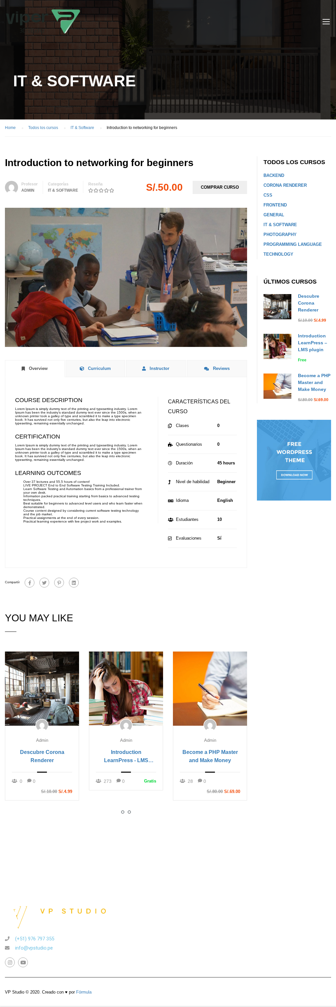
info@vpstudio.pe (34, 948)
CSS (267, 195)
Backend (273, 175)
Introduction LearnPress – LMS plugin (312, 342)
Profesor (29, 184)
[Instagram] (10, 962)
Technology (278, 254)
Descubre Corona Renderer (42, 756)
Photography (280, 234)
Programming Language (292, 244)
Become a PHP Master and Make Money (210, 756)
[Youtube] (23, 962)
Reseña (95, 184)
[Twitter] (44, 583)
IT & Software (63, 190)
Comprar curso (220, 187)
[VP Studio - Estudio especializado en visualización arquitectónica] (43, 24)
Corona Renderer (285, 185)
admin (27, 190)
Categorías (58, 184)
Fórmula (84, 992)
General (273, 214)
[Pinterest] (59, 583)
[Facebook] (29, 583)
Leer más (42, 688)
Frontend (275, 205)
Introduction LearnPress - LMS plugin (126, 756)
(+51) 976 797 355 (34, 939)
